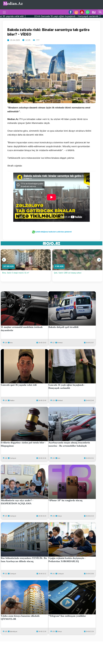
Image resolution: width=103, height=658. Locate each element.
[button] (4, 260)
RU (94, 12)
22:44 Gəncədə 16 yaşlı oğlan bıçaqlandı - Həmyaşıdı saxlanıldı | (40, 16)
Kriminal (59, 342)
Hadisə (12, 400)
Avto (11, 342)
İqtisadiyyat (13, 631)
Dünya (59, 516)
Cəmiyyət (13, 458)
